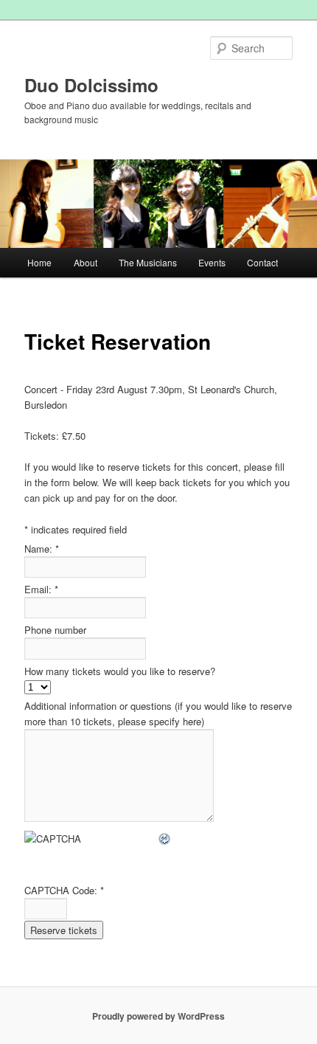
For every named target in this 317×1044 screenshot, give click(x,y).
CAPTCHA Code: (64, 890)
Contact (262, 262)
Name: (41, 549)
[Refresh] (165, 839)
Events (212, 262)
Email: (41, 589)
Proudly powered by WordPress (158, 1016)
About (85, 262)
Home (39, 262)
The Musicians (148, 262)
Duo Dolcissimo (91, 84)
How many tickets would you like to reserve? (119, 671)
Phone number (55, 630)
